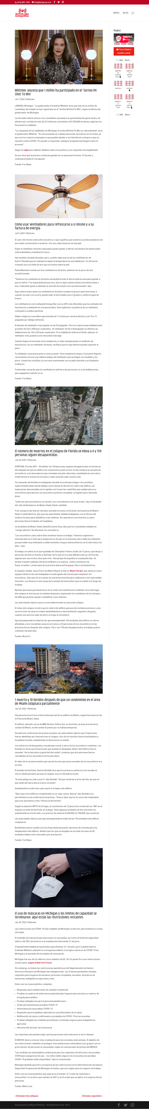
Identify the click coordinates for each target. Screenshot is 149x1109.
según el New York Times (40, 963)
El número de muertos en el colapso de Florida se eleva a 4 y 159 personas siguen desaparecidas (58, 453)
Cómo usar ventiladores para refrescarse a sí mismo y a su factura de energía (54, 226)
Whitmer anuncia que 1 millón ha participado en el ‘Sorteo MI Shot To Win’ (56, 92)
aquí (26, 150)
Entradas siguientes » (92, 1096)
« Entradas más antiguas (26, 1096)
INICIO (116, 13)
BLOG (125, 13)
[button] (127, 60)
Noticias (30, 99)
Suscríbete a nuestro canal (124, 51)
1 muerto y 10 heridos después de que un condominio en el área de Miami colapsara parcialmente (57, 701)
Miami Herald (76, 571)
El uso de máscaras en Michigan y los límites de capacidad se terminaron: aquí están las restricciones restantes (56, 915)
